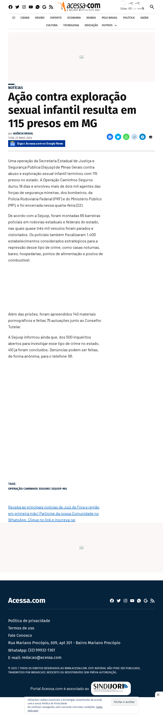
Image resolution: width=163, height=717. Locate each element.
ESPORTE (56, 17)
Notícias (15, 88)
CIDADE (24, 17)
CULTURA (51, 25)
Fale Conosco (20, 635)
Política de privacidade (29, 620)
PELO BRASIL (109, 17)
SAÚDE (144, 17)
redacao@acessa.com (41, 657)
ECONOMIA (74, 17)
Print (150, 137)
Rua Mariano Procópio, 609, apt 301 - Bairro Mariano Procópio (64, 642)
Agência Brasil (23, 133)
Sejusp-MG (59, 488)
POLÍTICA (129, 17)
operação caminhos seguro (29, 488)
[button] (110, 137)
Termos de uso (21, 628)
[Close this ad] (159, 695)
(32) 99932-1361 (41, 650)
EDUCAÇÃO (91, 25)
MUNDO (91, 17)
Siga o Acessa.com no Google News (40, 143)
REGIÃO (40, 17)
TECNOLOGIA (71, 25)
